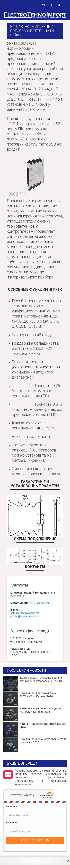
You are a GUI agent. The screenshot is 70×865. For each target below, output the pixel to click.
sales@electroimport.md (25, 613)
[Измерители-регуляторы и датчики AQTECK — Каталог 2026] (35, 714)
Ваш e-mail (12, 822)
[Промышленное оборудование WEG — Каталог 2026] (35, 744)
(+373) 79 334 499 (39, 602)
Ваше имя (11, 806)
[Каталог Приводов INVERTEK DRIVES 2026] (35, 729)
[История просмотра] (43, 5)
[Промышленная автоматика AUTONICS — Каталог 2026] (35, 698)
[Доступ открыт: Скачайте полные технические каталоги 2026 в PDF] (35, 683)
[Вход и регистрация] (52, 5)
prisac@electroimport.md (25, 616)
